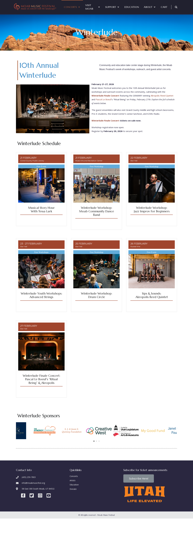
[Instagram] (40, 495)
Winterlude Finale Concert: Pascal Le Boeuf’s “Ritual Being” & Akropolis (41, 379)
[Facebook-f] (23, 495)
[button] (96, 441)
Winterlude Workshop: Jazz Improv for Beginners (152, 209)
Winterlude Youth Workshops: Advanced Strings (41, 295)
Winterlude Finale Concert (105, 120)
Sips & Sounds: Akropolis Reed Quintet (151, 295)
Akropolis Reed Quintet (162, 95)
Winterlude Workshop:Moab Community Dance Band (96, 211)
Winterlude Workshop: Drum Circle (96, 295)
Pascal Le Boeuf (103, 99)
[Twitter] (32, 495)
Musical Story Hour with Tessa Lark (41, 209)
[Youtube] (48, 495)
